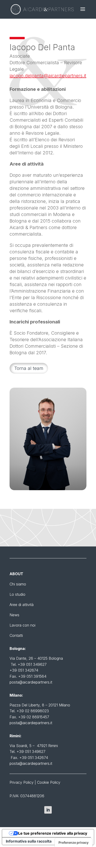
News (14, 615)
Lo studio (17, 594)
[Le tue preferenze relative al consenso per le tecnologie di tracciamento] (73, 842)
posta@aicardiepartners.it (31, 682)
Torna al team (28, 368)
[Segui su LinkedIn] (48, 810)
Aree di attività (22, 604)
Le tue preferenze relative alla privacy (52, 833)
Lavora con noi (22, 625)
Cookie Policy (48, 782)
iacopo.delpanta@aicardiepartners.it (48, 75)
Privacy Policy (22, 782)
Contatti (16, 635)
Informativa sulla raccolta (28, 841)
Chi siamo (18, 584)
